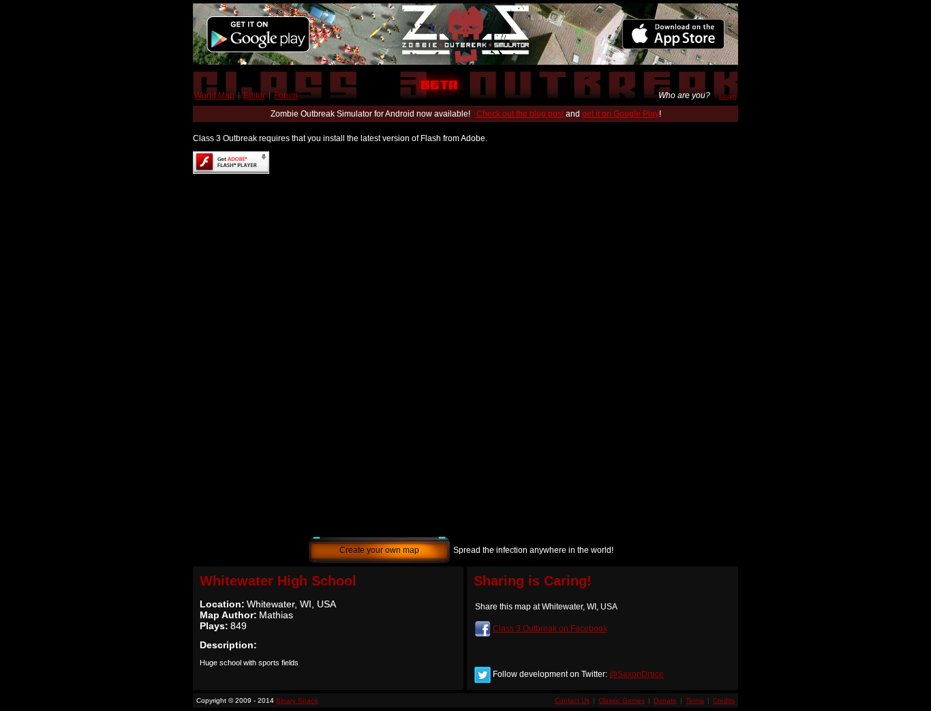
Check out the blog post (520, 114)
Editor (254, 95)
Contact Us (572, 700)
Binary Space (297, 700)
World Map (214, 95)
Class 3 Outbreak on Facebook (550, 628)
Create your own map (379, 550)
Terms (695, 700)
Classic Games (621, 700)
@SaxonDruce (636, 674)
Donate (665, 700)
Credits (724, 700)
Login (728, 96)
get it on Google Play (620, 114)
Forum (286, 95)
